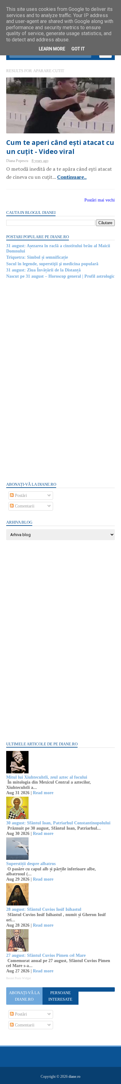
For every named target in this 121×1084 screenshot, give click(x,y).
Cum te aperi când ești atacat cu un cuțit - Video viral (60, 147)
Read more (43, 792)
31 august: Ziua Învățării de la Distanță (43, 270)
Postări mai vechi (99, 200)
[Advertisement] (52, 380)
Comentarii (24, 506)
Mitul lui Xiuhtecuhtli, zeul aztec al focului (46, 777)
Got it (78, 48)
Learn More (52, 48)
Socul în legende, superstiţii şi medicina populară (52, 264)
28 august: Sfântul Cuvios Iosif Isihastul (43, 909)
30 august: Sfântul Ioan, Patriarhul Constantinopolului (58, 823)
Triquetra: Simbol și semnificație (37, 257)
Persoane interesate (60, 996)
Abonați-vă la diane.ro (24, 996)
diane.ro (74, 1076)
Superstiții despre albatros (31, 863)
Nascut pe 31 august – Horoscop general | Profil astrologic (60, 276)
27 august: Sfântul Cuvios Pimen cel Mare (46, 955)
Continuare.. (72, 177)
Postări (20, 495)
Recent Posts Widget (18, 978)
